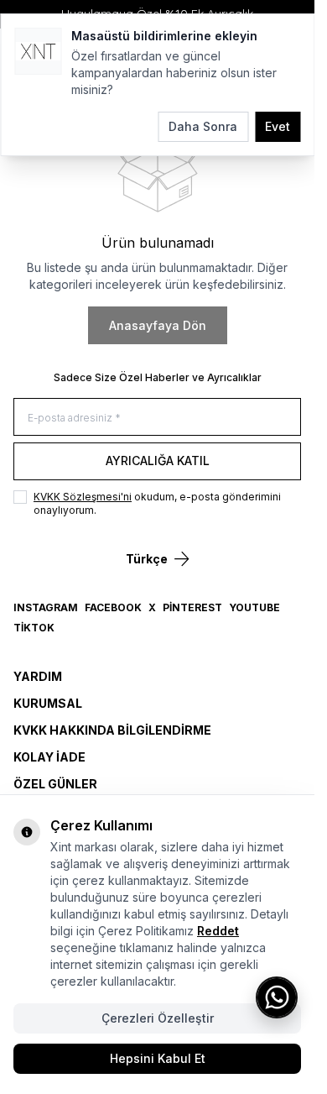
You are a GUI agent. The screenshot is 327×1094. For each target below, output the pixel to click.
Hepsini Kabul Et (157, 1058)
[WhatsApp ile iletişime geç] (277, 997)
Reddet (218, 931)
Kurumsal (47, 703)
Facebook (113, 607)
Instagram (45, 607)
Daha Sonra (203, 126)
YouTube (254, 607)
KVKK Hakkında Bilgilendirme (112, 730)
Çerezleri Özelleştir (157, 1018)
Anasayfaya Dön (157, 325)
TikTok (33, 627)
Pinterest (192, 607)
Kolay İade (49, 757)
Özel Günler (55, 784)
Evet (277, 126)
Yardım (37, 676)
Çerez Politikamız (146, 931)
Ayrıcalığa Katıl (158, 460)
